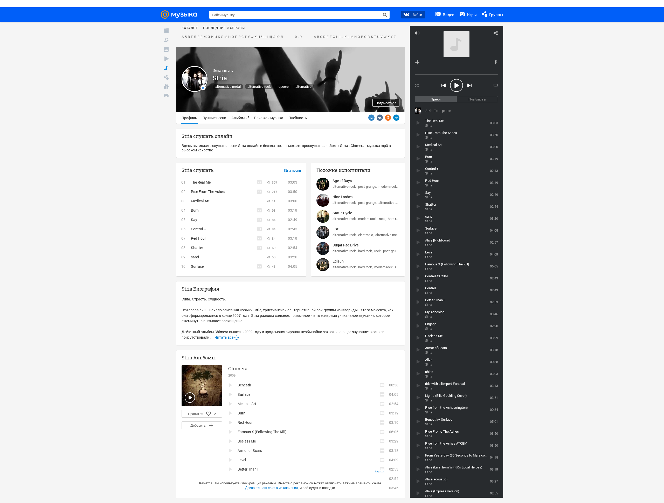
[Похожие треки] (495, 62)
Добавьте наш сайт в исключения (271, 488)
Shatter (197, 247)
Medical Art (200, 200)
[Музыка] (166, 68)
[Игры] (166, 96)
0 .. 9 (298, 37)
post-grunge (367, 186)
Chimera (237, 368)
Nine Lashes (342, 196)
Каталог (190, 28)
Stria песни (292, 171)
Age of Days (342, 180)
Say (194, 219)
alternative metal (228, 86)
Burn (195, 210)
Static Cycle (342, 212)
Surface (197, 266)
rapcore (283, 86)
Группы (495, 14)
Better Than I (248, 469)
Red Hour (198, 238)
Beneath (244, 385)
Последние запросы (224, 28)
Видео (448, 14)
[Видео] (166, 58)
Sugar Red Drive (345, 245)
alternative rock (259, 86)
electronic (365, 234)
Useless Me (247, 441)
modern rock (387, 186)
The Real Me (201, 182)
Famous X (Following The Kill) (262, 431)
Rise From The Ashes (208, 191)
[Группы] (166, 77)
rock (382, 218)
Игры (471, 14)
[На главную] (180, 14)
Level (242, 459)
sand (195, 256)
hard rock (395, 218)
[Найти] (385, 15)
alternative (303, 86)
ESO (336, 228)
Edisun (338, 261)
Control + (198, 228)
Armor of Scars (250, 450)
